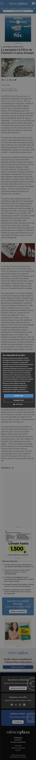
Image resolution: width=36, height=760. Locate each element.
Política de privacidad (23, 391)
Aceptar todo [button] (18, 396)
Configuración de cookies (9, 391)
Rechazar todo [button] (19, 400)
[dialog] (18, 380)
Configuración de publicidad (10, 387)
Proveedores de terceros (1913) (17, 372)
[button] (18, 404)
